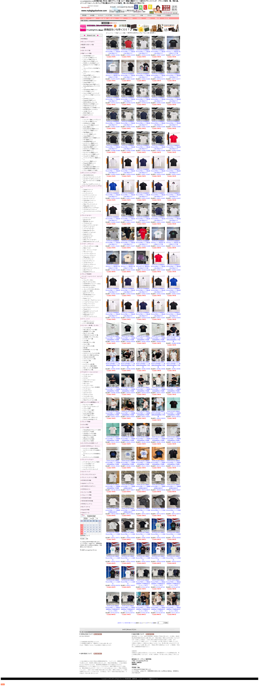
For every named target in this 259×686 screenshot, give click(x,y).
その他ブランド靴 (88, 369)
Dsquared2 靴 (86, 351)
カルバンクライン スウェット (91, 268)
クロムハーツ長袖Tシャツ (90, 130)
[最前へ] (138, 623)
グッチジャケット (88, 193)
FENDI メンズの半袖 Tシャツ (91, 63)
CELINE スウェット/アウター (91, 207)
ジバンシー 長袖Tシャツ (90, 161)
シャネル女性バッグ (88, 463)
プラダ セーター (87, 223)
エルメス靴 (86, 344)
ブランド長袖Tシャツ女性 (90, 170)
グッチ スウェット (88, 259)
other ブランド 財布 (88, 437)
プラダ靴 (85, 340)
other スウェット (87, 270)
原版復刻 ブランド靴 (89, 331)
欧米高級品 (84, 38)
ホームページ (109, 33)
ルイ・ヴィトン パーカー (90, 250)
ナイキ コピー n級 (88, 338)
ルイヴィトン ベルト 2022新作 (91, 387)
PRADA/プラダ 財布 (88, 439)
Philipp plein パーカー (89, 257)
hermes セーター (87, 234)
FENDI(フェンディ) (86, 504)
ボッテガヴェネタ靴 (88, 346)
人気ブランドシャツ (88, 321)
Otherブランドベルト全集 (90, 400)
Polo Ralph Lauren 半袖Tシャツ (91, 84)
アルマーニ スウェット (89, 264)
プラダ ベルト (87, 376)
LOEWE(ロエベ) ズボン (89, 285)
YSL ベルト (86, 383)
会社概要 (93, 18)
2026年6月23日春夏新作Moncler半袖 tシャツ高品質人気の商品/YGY (158, 75)
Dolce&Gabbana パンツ (89, 294)
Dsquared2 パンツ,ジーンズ (90, 311)
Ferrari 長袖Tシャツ (88, 165)
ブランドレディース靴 (89, 358)
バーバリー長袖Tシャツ (89, 134)
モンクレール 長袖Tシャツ (90, 152)
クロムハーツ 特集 (86, 495)
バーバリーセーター (88, 228)
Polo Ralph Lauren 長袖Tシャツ (91, 167)
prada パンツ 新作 (88, 291)
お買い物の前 (102, 18)
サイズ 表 (166, 18)
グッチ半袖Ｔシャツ (88, 91)
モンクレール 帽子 (88, 404)
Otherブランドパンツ (89, 313)
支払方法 (121, 18)
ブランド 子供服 (85, 421)
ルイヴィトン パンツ (89, 305)
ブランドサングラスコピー (88, 474)
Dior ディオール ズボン (89, 282)
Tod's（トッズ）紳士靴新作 (90, 368)
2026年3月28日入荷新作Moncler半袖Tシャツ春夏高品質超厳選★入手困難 (143, 462)
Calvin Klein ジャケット (89, 200)
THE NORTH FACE (88, 175)
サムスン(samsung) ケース (90, 419)
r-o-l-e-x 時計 (84, 424)
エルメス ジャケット (89, 198)
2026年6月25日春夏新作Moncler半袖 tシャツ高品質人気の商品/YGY (113, 51)
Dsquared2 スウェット (89, 271)
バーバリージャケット (89, 197)
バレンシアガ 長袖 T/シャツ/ (91, 125)
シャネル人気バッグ (88, 465)
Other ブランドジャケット (90, 204)
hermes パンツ (87, 298)
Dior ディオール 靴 (88, 333)
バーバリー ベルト (88, 385)
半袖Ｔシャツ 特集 (120, 33)
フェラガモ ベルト (88, 396)
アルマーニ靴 (87, 360)
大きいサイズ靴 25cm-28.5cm (91, 355)
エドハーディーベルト (89, 380)
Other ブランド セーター (89, 239)
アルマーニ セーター (89, 227)
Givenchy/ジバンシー (88, 98)
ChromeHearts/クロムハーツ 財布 (92, 430)
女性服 (83, 47)
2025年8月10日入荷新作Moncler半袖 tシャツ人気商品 (143, 510)
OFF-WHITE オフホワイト (88, 486)
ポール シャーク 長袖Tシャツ (91, 154)
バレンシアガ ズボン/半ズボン (91, 289)
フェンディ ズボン (88, 280)
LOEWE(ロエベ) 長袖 (89, 123)
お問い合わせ (112, 18)
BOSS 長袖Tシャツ (88, 150)
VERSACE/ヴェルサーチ (90, 106)
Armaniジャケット (88, 189)
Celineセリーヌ (85, 512)
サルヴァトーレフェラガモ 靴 (91, 353)
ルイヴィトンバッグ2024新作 (91, 457)
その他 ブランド (87, 111)
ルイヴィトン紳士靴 (88, 364)
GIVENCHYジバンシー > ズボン (92, 283)
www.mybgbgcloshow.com (87, 1)
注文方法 (139, 18)
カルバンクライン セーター (90, 225)
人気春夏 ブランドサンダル (90, 337)
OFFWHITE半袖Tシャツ (89, 80)
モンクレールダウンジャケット (91, 184)
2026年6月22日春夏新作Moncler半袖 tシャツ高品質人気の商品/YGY (158, 266)
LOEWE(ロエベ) (85, 489)
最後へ (155, 623)
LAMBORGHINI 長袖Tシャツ (91, 168)
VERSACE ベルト (88, 381)
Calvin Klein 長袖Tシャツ (90, 147)
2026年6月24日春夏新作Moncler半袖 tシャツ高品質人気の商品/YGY (128, 75)
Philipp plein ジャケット (89, 206)
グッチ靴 (85, 362)
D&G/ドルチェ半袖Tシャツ (90, 61)
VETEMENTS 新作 (86, 498)
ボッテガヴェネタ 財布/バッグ (89, 443)
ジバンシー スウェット (89, 255)
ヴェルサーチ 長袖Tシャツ (90, 156)
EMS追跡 (130, 18)
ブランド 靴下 (87, 408)
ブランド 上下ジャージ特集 (90, 246)
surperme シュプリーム (87, 483)
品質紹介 (148, 18)
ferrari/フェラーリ (88, 115)
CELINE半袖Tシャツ (88, 56)
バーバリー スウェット (89, 253)
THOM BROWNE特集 (87, 501)
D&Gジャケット (87, 191)
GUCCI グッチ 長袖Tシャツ (90, 148)
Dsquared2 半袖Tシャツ (89, 100)
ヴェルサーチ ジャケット (90, 209)
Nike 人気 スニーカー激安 (90, 329)
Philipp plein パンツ (88, 314)
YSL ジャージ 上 (87, 251)
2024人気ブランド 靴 (89, 342)
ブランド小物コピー (88, 412)
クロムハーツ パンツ (89, 303)
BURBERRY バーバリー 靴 (90, 349)
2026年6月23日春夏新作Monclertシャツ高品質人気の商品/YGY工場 (158, 242)
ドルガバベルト (87, 391)
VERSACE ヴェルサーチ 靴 (90, 335)
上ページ (143, 623)
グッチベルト (87, 389)
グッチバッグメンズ (88, 467)
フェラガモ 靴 (87, 328)
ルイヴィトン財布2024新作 (90, 448)
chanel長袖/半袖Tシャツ (89, 141)
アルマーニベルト (88, 394)
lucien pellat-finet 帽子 (88, 414)
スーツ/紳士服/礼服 (88, 323)
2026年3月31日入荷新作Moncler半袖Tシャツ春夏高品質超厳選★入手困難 (113, 338)
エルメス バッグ (85, 471)
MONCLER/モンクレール (90, 102)
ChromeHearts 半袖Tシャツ (90, 89)
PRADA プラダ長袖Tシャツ (90, 145)
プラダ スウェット (88, 262)
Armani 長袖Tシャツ (88, 136)
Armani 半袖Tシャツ (88, 82)
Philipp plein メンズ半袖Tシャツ (91, 107)
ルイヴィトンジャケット (90, 195)
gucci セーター (87, 219)
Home (84, 18)
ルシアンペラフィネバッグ (90, 469)
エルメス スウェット (89, 260)
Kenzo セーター (87, 238)
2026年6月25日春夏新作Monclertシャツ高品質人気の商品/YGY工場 (173, 51)
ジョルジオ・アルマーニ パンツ (92, 300)
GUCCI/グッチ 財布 (88, 431)
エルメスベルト (87, 392)
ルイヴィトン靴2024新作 (90, 366)
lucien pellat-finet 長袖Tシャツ (91, 128)
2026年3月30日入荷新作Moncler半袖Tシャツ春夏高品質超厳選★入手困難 (173, 413)
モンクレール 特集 (86, 492)
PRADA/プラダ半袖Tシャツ (90, 104)
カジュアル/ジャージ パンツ (91, 307)
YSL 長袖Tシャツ (88, 139)
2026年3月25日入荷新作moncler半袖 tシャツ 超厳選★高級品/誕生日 (128, 486)
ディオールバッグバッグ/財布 (91, 462)
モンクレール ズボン (89, 287)
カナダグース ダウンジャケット (92, 179)
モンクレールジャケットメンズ (91, 177)
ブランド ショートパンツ (90, 316)
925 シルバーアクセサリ (87, 41)
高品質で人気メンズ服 (87, 44)
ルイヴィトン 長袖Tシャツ (90, 143)
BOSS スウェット (88, 266)
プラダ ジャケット (88, 202)
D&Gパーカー (87, 248)
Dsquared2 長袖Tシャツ (89, 163)
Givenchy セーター (88, 236)
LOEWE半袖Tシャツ (88, 79)
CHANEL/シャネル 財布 (89, 433)
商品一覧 (157, 18)
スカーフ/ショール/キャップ (91, 406)
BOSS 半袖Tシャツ (88, 113)
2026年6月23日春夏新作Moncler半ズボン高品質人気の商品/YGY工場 (143, 266)
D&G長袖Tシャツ (88, 132)
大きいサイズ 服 (85, 50)
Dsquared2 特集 (85, 509)
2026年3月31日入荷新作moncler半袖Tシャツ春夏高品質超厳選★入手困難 (173, 389)
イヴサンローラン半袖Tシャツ (91, 77)
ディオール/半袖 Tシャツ (90, 57)
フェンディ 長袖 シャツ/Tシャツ (92, 119)
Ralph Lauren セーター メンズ (91, 241)
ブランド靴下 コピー (89, 415)
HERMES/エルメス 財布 (89, 435)
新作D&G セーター (88, 221)
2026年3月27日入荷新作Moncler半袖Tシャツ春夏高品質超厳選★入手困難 (173, 462)
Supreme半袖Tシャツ (88, 75)
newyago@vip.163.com (91, 550)
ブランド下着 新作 (86, 274)
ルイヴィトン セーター (89, 217)
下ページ (149, 623)
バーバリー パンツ (88, 296)
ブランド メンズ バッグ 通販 (89, 477)
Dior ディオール (85, 506)
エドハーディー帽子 (88, 410)
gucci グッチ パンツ (88, 293)
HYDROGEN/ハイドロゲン (90, 109)
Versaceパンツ (87, 309)
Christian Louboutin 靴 (88, 357)
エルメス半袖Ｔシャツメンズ (91, 93)
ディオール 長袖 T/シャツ (90, 121)
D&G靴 (85, 348)
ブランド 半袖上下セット (90, 59)
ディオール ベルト (88, 374)
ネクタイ (85, 378)
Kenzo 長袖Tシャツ (88, 127)
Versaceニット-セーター (89, 232)
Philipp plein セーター (89, 230)
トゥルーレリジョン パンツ (90, 302)
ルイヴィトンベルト (88, 398)
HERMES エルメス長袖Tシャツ (91, 138)
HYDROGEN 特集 (86, 480)
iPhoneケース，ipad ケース (90, 417)
